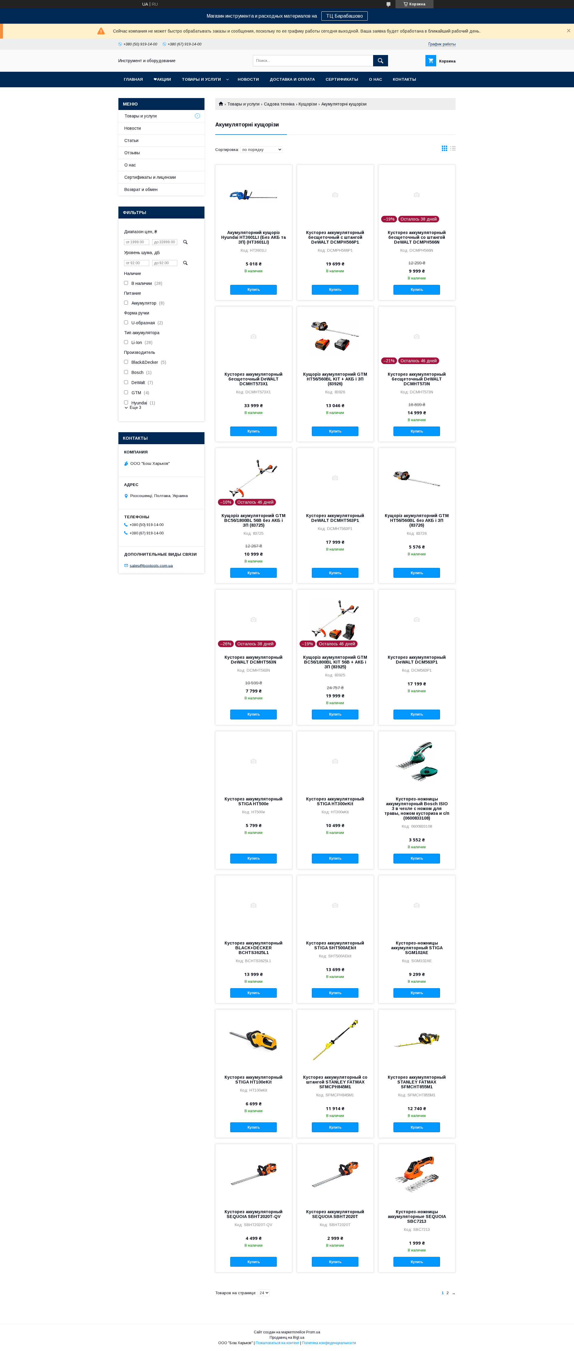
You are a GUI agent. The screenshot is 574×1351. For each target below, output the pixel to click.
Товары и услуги (201, 79)
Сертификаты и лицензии (150, 177)
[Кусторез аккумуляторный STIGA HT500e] (254, 761)
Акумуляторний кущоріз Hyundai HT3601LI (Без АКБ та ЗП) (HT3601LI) (253, 237)
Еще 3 (135, 407)
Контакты (404, 79)
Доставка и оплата (292, 79)
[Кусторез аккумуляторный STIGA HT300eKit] (335, 761)
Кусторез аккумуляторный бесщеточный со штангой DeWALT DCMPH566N (417, 237)
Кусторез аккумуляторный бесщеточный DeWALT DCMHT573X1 (254, 379)
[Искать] (380, 60)
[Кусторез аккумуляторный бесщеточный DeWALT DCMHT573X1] (254, 336)
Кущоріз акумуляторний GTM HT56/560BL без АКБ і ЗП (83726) (417, 520)
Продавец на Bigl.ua (287, 1337)
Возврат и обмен (141, 189)
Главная (133, 79)
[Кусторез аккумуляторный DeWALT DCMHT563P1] (335, 478)
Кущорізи (308, 104)
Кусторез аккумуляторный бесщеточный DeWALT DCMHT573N (417, 379)
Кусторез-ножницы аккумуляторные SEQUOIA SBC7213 (417, 1216)
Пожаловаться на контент (277, 1343)
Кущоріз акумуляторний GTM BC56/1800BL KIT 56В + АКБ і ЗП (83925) (335, 662)
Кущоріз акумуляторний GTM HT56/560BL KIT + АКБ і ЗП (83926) (335, 379)
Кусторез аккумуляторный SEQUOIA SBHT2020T (335, 1214)
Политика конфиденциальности (329, 1343)
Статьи (131, 140)
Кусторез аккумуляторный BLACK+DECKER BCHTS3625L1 (254, 948)
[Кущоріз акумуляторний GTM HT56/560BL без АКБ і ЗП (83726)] (417, 478)
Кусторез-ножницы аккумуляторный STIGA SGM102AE (417, 948)
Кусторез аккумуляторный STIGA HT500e (254, 801)
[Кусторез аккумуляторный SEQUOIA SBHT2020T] (335, 1174)
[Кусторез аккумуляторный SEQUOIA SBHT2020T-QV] (254, 1174)
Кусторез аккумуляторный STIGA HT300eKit (335, 801)
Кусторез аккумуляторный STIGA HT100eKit (254, 1079)
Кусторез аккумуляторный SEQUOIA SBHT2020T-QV (254, 1214)
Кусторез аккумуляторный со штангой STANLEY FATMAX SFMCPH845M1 (335, 1082)
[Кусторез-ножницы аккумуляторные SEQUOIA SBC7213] (417, 1174)
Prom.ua (313, 1332)
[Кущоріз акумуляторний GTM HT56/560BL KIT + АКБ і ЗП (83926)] (335, 336)
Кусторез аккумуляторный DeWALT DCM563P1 (417, 659)
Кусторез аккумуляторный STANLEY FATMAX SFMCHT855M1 (417, 1082)
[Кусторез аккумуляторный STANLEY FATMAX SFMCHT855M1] (417, 1039)
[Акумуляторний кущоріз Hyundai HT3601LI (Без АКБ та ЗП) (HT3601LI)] (254, 195)
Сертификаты (342, 79)
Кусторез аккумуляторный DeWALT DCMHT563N (254, 659)
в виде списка (453, 150)
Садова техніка (279, 104)
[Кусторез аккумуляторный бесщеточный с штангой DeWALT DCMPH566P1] (335, 195)
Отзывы (132, 152)
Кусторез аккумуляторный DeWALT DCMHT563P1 (335, 518)
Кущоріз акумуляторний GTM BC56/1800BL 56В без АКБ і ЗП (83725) (254, 520)
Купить (254, 290)
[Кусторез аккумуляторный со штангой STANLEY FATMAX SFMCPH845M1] (335, 1039)
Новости (248, 79)
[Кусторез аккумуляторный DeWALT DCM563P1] (417, 619)
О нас (375, 79)
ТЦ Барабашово (344, 16)
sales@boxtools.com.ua (151, 565)
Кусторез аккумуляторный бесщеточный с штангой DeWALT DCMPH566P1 (335, 237)
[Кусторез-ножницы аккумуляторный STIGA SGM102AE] (417, 905)
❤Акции (162, 79)
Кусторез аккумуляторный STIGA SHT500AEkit (335, 945)
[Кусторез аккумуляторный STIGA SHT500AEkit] (335, 905)
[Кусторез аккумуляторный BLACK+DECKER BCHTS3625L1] (254, 905)
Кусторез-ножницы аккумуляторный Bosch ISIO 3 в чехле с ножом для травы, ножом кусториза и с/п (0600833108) (416, 808)
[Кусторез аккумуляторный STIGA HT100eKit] (254, 1039)
